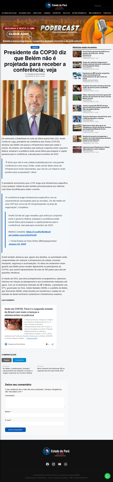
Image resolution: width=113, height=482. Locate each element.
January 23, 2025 (17, 244)
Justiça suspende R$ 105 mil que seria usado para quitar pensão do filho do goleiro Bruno (96, 107)
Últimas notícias (9, 13)
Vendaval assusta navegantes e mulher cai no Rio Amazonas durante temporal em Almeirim (97, 138)
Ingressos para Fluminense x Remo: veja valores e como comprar (96, 148)
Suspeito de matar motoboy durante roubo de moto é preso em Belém (97, 86)
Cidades (47, 13)
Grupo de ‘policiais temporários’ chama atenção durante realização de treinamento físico (96, 64)
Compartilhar (19, 360)
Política (66, 13)
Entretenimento (79, 13)
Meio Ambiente (95, 13)
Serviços (107, 13)
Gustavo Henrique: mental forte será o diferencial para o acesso (97, 117)
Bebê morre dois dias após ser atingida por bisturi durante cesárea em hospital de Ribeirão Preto (97, 127)
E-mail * (8, 420)
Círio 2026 (37, 13)
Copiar (6, 360)
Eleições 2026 (25, 13)
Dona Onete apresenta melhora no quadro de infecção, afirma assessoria (96, 53)
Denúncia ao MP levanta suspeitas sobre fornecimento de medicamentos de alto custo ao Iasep (96, 75)
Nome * (8, 412)
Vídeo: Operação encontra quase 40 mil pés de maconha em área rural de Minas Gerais (97, 96)
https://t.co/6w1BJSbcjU (38, 232)
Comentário (9, 395)
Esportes (57, 13)
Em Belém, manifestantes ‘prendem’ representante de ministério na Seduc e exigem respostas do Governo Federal (18, 371)
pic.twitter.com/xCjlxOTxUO (22, 235)
